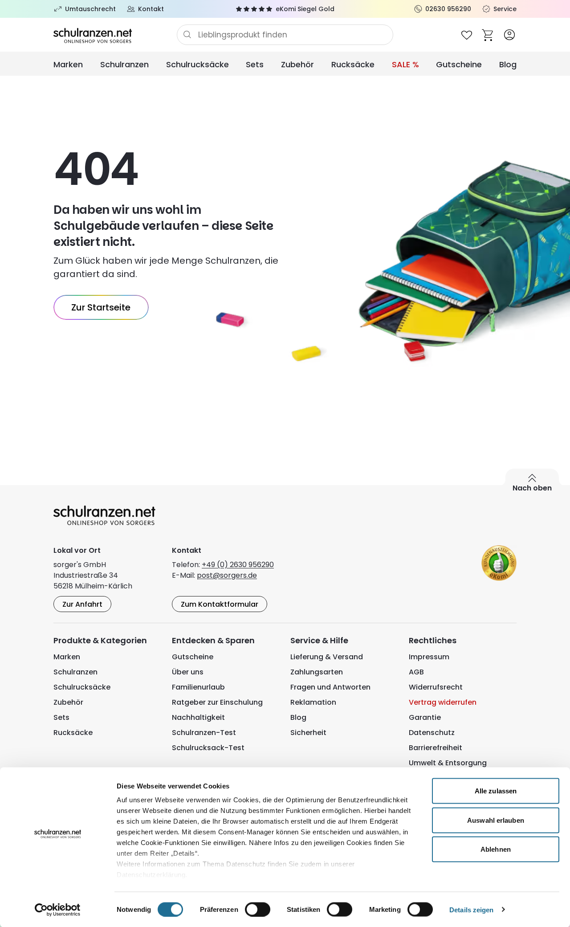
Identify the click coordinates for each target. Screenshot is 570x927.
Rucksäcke (353, 64)
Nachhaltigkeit (198, 717)
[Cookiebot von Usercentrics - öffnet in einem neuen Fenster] (58, 909)
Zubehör (297, 64)
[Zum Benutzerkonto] (509, 35)
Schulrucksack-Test (208, 748)
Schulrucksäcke (197, 64)
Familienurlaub (198, 687)
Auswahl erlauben (495, 820)
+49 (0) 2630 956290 (238, 564)
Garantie (425, 717)
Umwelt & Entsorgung (448, 763)
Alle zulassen (496, 791)
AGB (416, 672)
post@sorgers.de (227, 575)
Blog (508, 64)
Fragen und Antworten (330, 687)
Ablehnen (495, 849)
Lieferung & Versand (326, 657)
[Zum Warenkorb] (488, 35)
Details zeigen (471, 909)
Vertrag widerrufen (442, 702)
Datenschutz (432, 732)
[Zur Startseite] (115, 34)
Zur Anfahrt (82, 604)
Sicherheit (308, 732)
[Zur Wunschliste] (467, 35)
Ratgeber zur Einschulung (217, 702)
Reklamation (313, 702)
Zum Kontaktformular (219, 604)
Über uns (188, 672)
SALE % (405, 64)
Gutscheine (459, 64)
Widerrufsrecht (436, 687)
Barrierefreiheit (435, 748)
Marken (68, 64)
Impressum (429, 657)
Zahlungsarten (316, 672)
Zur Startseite (100, 307)
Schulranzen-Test (204, 732)
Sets (255, 64)
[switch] (257, 909)
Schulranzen (124, 64)
